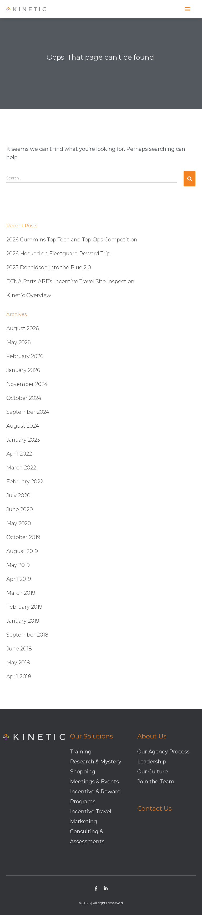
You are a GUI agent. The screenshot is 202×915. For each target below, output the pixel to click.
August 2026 (22, 328)
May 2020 (18, 523)
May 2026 (18, 342)
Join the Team (155, 781)
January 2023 (23, 440)
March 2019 (20, 593)
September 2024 (27, 412)
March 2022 (21, 467)
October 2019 (23, 537)
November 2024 (27, 384)
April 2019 (18, 579)
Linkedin (105, 889)
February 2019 (24, 607)
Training (81, 751)
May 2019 (18, 565)
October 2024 (23, 398)
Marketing (83, 821)
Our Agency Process (163, 751)
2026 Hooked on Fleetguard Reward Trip (58, 253)
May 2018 (18, 662)
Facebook (96, 889)
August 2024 (22, 426)
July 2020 (18, 495)
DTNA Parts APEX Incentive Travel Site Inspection (70, 281)
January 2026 (23, 370)
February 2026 (24, 356)
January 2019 (22, 621)
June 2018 (19, 648)
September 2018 (27, 635)
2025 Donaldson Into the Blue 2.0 (48, 267)
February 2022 (24, 481)
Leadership (151, 761)
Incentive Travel (90, 811)
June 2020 (19, 509)
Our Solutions (91, 736)
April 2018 (18, 676)
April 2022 (19, 454)
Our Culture (152, 771)
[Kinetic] (28, 9)
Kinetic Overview (28, 295)
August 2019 (22, 551)
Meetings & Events (94, 781)
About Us (151, 736)
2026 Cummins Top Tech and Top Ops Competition (71, 239)
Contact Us (154, 808)
